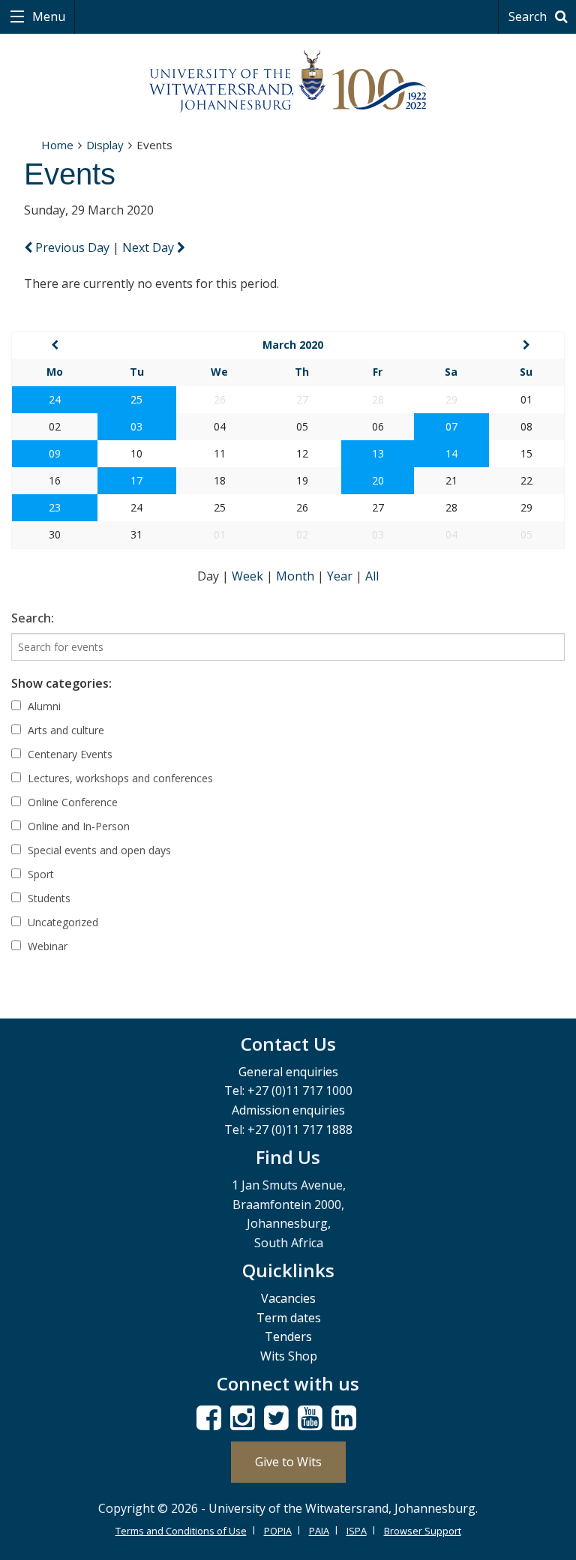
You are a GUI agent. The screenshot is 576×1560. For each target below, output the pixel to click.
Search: (32, 618)
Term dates (288, 1318)
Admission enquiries (288, 1110)
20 (378, 480)
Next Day (149, 247)
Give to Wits (288, 1462)
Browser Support (422, 1531)
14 (452, 453)
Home (57, 144)
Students (47, 898)
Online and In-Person (77, 826)
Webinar (46, 946)
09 (55, 453)
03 (136, 426)
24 (55, 399)
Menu (47, 16)
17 (136, 480)
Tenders (288, 1336)
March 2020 (292, 345)
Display (105, 144)
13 (378, 453)
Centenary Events (68, 754)
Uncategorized (61, 922)
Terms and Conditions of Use (181, 1531)
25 (136, 399)
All (372, 576)
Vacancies (288, 1298)
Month (296, 576)
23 (55, 507)
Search (529, 16)
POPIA (278, 1531)
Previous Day (72, 247)
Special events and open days (98, 850)
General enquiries (288, 1072)
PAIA (319, 1531)
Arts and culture (64, 730)
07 (452, 426)
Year (341, 576)
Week (249, 576)
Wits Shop (288, 1356)
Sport (39, 874)
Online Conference (71, 802)
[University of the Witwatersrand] (288, 82)
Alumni (43, 706)
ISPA (356, 1531)
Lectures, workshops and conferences (119, 778)
